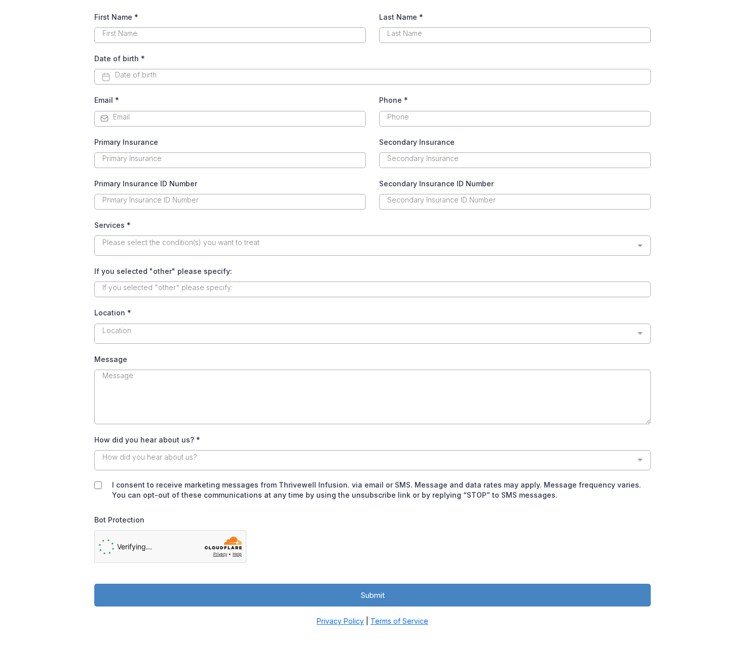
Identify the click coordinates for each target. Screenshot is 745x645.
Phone (393, 100)
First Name (116, 17)
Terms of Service (399, 621)
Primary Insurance (126, 142)
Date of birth (119, 58)
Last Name (401, 17)
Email (106, 100)
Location (112, 312)
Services (112, 225)
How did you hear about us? (147, 439)
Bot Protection (119, 519)
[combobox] (372, 245)
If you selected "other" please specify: (163, 271)
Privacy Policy (340, 621)
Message (110, 359)
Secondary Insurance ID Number (436, 183)
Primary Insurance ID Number (145, 183)
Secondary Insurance (417, 142)
